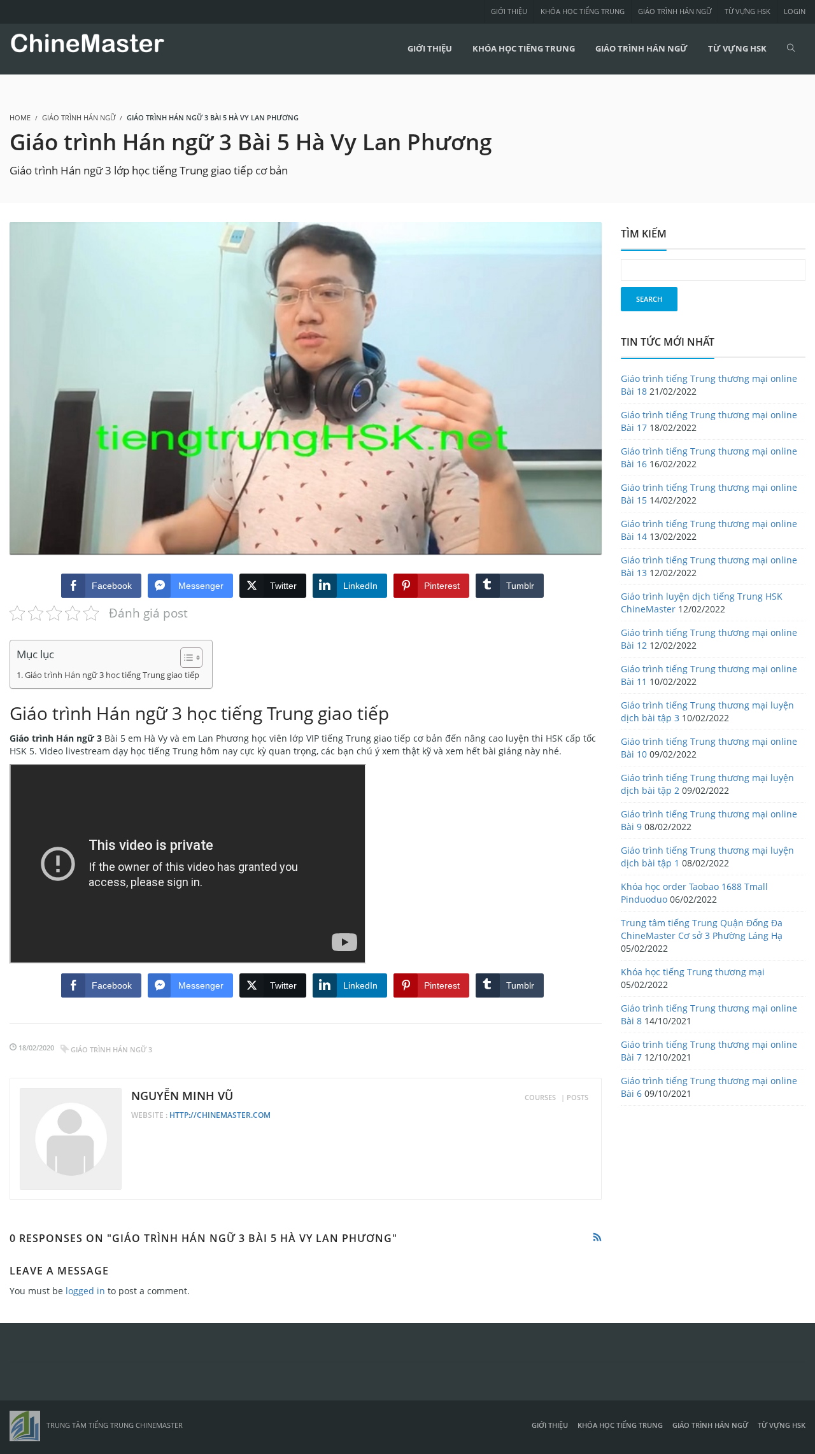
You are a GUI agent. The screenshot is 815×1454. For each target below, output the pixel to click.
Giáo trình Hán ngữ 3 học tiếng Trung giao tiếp (112, 675)
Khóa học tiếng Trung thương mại (693, 972)
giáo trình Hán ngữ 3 (111, 1049)
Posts (577, 1097)
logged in (85, 1291)
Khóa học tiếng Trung (583, 11)
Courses (540, 1097)
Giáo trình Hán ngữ (674, 11)
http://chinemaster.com (220, 1115)
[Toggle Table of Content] (185, 657)
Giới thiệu (509, 11)
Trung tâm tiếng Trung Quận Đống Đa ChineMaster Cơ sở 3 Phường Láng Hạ (702, 929)
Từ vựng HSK (747, 11)
